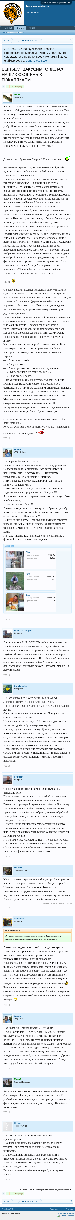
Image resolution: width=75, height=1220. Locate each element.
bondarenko (20, 686)
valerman (19, 918)
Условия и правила (65, 1213)
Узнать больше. (37, 60)
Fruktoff (18, 777)
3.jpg (28, 573)
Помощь (69, 1209)
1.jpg (28, 595)
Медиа (32, 28)
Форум (20, 28)
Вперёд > (19, 86)
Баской (18, 867)
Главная (8, 28)
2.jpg (28, 552)
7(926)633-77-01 (34, 12)
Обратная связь (57, 1209)
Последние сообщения (13, 32)
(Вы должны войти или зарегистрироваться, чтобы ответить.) (46, 1190)
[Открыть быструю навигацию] (71, 40)
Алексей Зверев (23, 630)
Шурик (18, 1123)
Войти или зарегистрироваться (56, 3)
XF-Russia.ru (15, 1213)
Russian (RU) (7, 1209)
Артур (17, 449)
